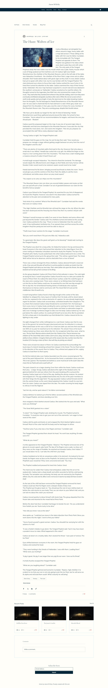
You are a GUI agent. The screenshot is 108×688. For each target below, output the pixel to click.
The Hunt (42, 578)
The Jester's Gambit (49, 623)
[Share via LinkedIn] (32, 589)
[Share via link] (36, 589)
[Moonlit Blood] (81, 613)
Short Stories (26, 24)
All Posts (16, 24)
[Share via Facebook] (23, 589)
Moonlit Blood (75, 623)
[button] (91, 25)
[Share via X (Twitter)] (28, 589)
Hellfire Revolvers (21, 623)
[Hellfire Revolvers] (26, 613)
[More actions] (84, 36)
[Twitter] (100, 10)
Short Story (27, 578)
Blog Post (42, 24)
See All (92, 603)
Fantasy (35, 578)
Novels (35, 24)
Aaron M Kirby (54, 4)
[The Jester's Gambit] (54, 613)
